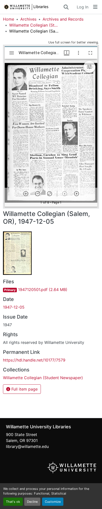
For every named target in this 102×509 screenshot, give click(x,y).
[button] (33, 7)
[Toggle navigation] (95, 7)
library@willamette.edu (27, 446)
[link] (51, 289)
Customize (53, 502)
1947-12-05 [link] (14, 307)
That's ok (13, 502)
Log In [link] (82, 6)
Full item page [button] (24, 389)
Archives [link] (28, 19)
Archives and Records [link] (63, 19)
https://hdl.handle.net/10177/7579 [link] (34, 360)
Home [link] (8, 19)
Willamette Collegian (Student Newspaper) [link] (34, 25)
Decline (32, 502)
